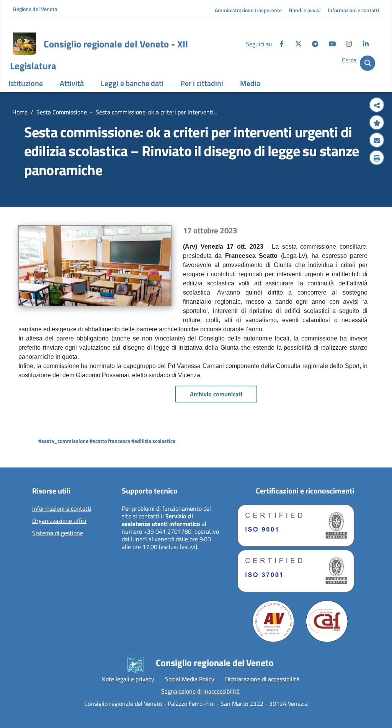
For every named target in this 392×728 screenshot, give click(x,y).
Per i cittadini (201, 83)
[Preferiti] (376, 123)
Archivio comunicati (216, 394)
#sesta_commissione (63, 441)
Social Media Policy (189, 679)
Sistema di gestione (57, 533)
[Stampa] (376, 158)
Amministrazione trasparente (248, 10)
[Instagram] (348, 44)
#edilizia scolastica (153, 441)
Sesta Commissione (61, 112)
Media (250, 83)
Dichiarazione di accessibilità (262, 679)
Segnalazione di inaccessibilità (200, 691)
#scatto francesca (110, 441)
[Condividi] (376, 105)
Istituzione (25, 83)
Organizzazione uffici (59, 521)
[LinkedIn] (365, 44)
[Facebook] (281, 44)
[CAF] (327, 621)
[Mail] (376, 140)
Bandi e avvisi (304, 10)
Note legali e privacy (127, 679)
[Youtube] (332, 44)
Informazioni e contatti (353, 10)
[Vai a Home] (24, 44)
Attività (72, 83)
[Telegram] (315, 44)
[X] (298, 44)
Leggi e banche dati (132, 83)
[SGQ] (296, 526)
